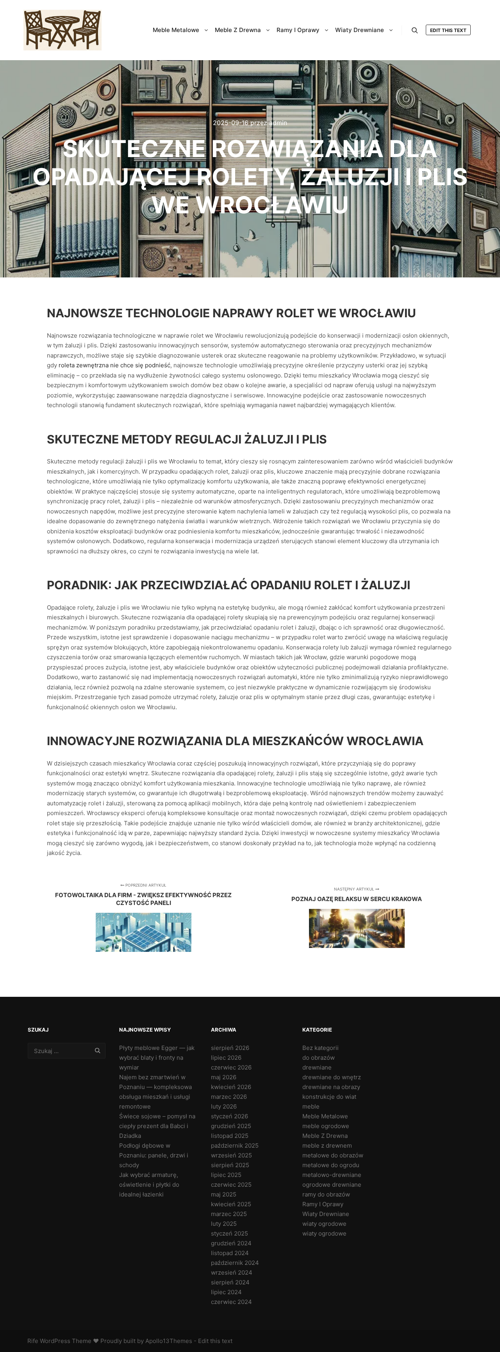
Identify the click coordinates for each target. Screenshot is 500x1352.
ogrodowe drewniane (331, 1184)
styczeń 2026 (229, 1116)
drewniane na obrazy (331, 1087)
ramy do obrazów (326, 1194)
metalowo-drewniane (331, 1175)
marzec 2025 (229, 1214)
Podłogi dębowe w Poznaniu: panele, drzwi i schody (153, 1155)
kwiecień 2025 (231, 1204)
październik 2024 (235, 1262)
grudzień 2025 (231, 1126)
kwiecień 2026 (231, 1087)
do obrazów (318, 1057)
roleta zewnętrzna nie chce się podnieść (114, 365)
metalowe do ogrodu (330, 1165)
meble (311, 1106)
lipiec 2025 (226, 1175)
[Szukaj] (415, 30)
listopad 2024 (230, 1253)
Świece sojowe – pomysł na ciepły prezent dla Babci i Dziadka (157, 1125)
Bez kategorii (320, 1048)
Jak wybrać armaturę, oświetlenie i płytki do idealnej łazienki (149, 1184)
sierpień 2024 (230, 1282)
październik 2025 (235, 1145)
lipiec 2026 (226, 1057)
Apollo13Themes (168, 1341)
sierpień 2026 (230, 1048)
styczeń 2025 (229, 1233)
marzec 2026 (229, 1096)
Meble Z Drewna (325, 1135)
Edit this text (448, 30)
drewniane (317, 1067)
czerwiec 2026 (231, 1067)
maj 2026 (223, 1077)
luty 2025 (224, 1223)
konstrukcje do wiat (329, 1096)
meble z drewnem (327, 1145)
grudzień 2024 (231, 1243)
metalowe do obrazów (332, 1155)
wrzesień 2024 (231, 1272)
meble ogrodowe (325, 1126)
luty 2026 (224, 1106)
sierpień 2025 (230, 1165)
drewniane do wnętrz (331, 1077)
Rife (32, 1341)
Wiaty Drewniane (325, 1214)
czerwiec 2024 (231, 1302)
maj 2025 (223, 1194)
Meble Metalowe (325, 1116)
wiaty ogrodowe (324, 1223)
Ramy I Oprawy (322, 1204)
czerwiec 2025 (231, 1184)
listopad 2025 (229, 1135)
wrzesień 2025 (231, 1155)
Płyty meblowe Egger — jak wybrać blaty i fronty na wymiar (157, 1057)
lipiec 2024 (226, 1292)
